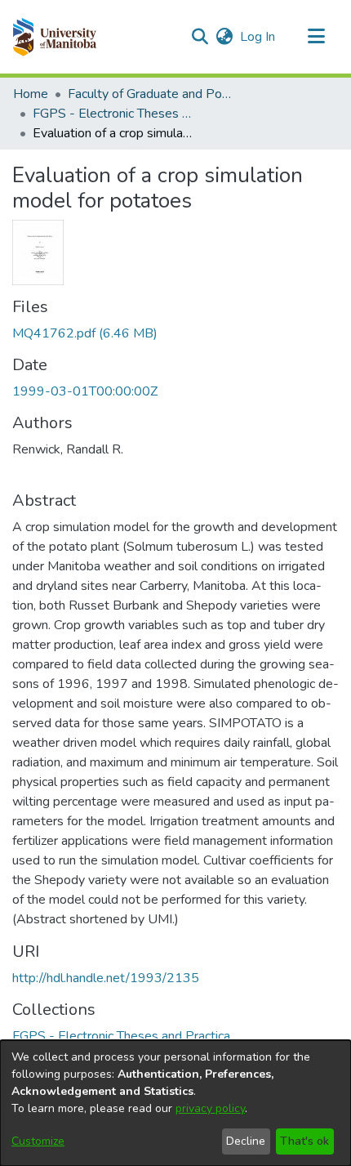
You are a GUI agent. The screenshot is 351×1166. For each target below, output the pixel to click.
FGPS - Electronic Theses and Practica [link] (114, 114)
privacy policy (210, 1108)
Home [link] (30, 94)
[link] (85, 333)
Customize (37, 1141)
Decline (245, 1141)
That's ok (304, 1141)
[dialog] (175, 1103)
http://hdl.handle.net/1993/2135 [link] (105, 978)
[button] (54, 36)
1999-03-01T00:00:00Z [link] (85, 391)
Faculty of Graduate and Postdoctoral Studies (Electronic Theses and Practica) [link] (149, 94)
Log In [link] (258, 37)
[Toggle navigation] (316, 36)
